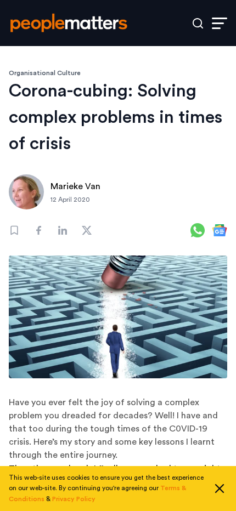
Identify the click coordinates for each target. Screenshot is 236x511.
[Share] (38, 230)
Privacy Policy (73, 499)
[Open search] (198, 23)
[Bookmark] (14, 230)
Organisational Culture (45, 73)
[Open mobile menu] (219, 23)
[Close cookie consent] (219, 488)
